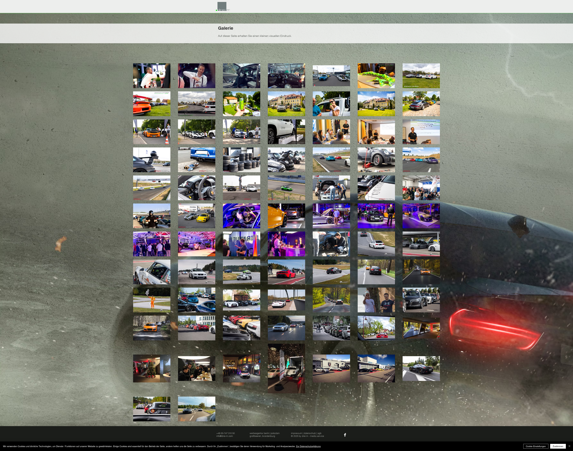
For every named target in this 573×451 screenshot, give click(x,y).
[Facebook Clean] (345, 435)
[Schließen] (569, 446)
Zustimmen (558, 446)
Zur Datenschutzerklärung (308, 446)
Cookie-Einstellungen (536, 446)
